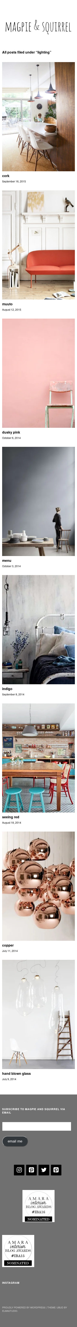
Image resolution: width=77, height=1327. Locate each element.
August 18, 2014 (11, 822)
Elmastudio (9, 1310)
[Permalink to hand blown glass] (38, 1067)
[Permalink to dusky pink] (38, 426)
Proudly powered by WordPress (23, 1307)
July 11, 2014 (10, 951)
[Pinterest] (31, 1170)
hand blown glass (16, 1073)
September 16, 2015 (14, 181)
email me (15, 1141)
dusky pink (11, 432)
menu (6, 560)
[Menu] (7, 5)
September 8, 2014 (13, 694)
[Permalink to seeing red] (38, 811)
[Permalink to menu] (38, 554)
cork (5, 175)
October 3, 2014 (11, 566)
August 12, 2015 (11, 309)
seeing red (10, 816)
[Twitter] (43, 1170)
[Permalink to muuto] (38, 298)
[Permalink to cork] (38, 169)
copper (8, 945)
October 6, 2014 (11, 438)
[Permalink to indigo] (38, 682)
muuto (7, 303)
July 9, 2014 (9, 1079)
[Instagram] (19, 1170)
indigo (7, 688)
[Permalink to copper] (38, 939)
